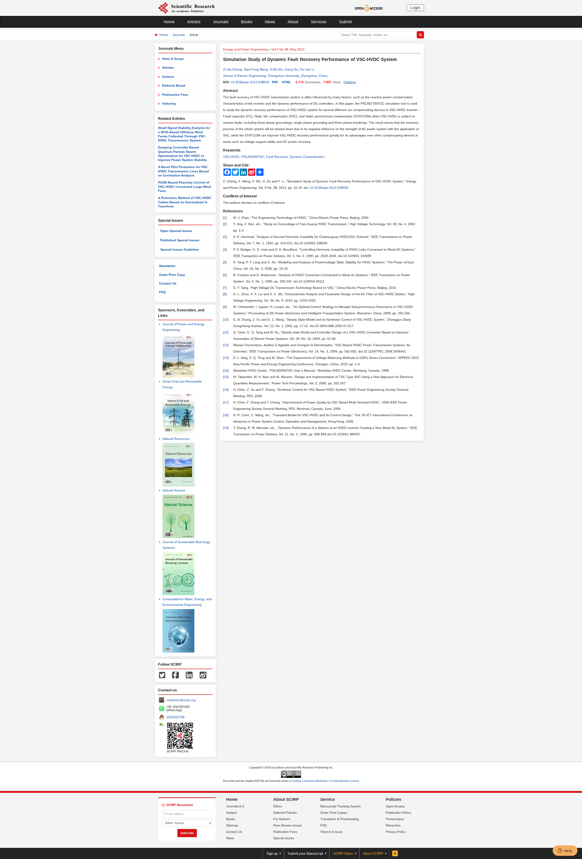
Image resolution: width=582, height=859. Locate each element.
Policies (393, 799)
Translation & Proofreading (339, 819)
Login (415, 7)
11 (225, 332)
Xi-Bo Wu (276, 69)
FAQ (162, 292)
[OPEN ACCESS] (368, 8)
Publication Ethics (398, 812)
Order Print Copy (172, 275)
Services (318, 22)
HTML (286, 82)
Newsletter (167, 266)
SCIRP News (343, 853)
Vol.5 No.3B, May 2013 (287, 49)
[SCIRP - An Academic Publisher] (186, 8)
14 (226, 370)
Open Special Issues (176, 231)
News (270, 22)
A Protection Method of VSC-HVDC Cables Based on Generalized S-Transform (184, 202)
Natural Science (174, 490)
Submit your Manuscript (305, 853)
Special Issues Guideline (179, 249)
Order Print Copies (333, 812)
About (293, 22)
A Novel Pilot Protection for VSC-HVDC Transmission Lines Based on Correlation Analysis (183, 171)
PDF (275, 82)
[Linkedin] (189, 675)
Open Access (395, 806)
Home (169, 22)
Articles (194, 22)
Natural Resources (176, 439)
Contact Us (167, 283)
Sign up (272, 853)
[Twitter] (162, 675)
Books (246, 22)
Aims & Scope (173, 58)
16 (226, 389)
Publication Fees (175, 94)
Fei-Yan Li (307, 69)
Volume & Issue (331, 832)
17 (226, 402)
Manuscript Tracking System (340, 806)
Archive (168, 76)
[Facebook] (175, 675)
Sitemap (232, 825)
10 (226, 319)
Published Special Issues (179, 240)
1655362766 (175, 717)
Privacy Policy (396, 832)
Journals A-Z (235, 806)
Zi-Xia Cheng (232, 69)
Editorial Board (173, 85)
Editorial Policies (285, 812)
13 (226, 358)
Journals (220, 22)
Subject (231, 812)
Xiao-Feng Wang (256, 69)
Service (327, 799)
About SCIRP (286, 799)
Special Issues (283, 838)
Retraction (393, 825)
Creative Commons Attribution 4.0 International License (325, 781)
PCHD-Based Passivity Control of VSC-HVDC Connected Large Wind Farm (184, 187)
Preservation (395, 819)
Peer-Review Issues (287, 825)
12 (226, 345)
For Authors (281, 819)
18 (226, 415)
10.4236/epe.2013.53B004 (250, 82)
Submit (345, 22)
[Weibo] (203, 675)
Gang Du (291, 69)
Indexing (169, 103)
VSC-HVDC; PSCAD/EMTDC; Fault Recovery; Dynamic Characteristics (273, 157)
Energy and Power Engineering (245, 49)
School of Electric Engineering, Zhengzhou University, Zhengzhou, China (275, 76)
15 (226, 377)
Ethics (277, 806)
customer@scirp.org (181, 700)
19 (226, 428)
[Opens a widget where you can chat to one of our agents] (564, 851)
